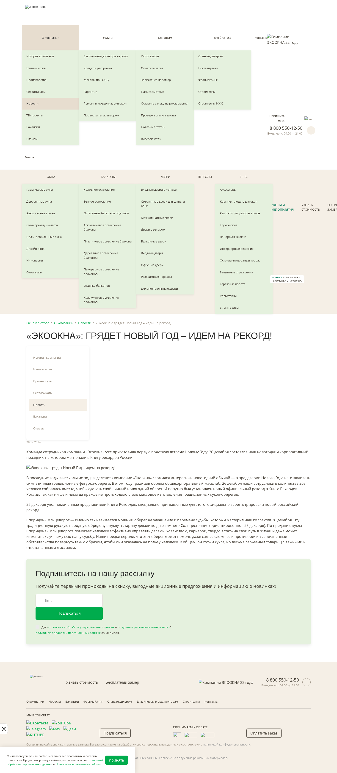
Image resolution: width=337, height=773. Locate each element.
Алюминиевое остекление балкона (102, 227)
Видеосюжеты (151, 139)
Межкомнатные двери (157, 218)
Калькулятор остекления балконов (101, 299)
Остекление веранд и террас (240, 260)
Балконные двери (153, 241)
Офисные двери (152, 265)
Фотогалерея (150, 56)
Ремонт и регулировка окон (240, 213)
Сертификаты (36, 92)
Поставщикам (208, 68)
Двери (165, 177)
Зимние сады (229, 307)
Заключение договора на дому (106, 56)
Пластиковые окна (39, 189)
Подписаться (69, 613)
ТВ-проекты (34, 115)
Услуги (108, 38)
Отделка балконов (97, 285)
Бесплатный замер (122, 682)
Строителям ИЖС (210, 103)
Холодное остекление (99, 189)
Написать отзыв (152, 92)
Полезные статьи (153, 127)
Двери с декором (153, 229)
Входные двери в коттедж (159, 189)
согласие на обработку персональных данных (81, 627)
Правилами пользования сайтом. (78, 764)
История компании (40, 56)
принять (116, 760)
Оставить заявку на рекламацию (164, 103)
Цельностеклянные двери (159, 288)
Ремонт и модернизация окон (105, 103)
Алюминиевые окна (40, 213)
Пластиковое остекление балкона (108, 241)
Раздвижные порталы (156, 277)
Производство (36, 80)
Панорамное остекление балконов (101, 271)
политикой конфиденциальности (226, 744)
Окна (51, 177)
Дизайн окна (35, 249)
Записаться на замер (156, 80)
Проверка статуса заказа (158, 115)
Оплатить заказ (152, 68)
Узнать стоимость (310, 207)
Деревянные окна (39, 201)
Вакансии (33, 127)
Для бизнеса (222, 38)
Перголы (205, 177)
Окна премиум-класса (42, 225)
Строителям (206, 92)
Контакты (261, 38)
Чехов (29, 157)
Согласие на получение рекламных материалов (193, 758)
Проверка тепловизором (101, 115)
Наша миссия (36, 68)
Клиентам (165, 38)
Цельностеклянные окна (44, 237)
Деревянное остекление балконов (101, 255)
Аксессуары (228, 189)
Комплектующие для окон (238, 201)
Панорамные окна (233, 237)
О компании (50, 38)
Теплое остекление (97, 201)
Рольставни (228, 296)
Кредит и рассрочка (98, 68)
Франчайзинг (208, 80)
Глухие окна (228, 225)
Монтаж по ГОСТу (96, 80)
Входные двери (152, 253)
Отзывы (32, 139)
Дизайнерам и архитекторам (157, 701)
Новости (32, 103)
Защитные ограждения (236, 272)
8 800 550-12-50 (286, 128)
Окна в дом (34, 272)
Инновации (34, 260)
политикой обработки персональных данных (68, 633)
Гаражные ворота (232, 284)
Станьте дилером (210, 56)
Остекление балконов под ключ (106, 213)
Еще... (244, 177)
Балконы (108, 177)
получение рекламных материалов (143, 627)
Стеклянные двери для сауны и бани (163, 203)
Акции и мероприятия (282, 207)
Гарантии (90, 92)
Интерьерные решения (237, 249)
